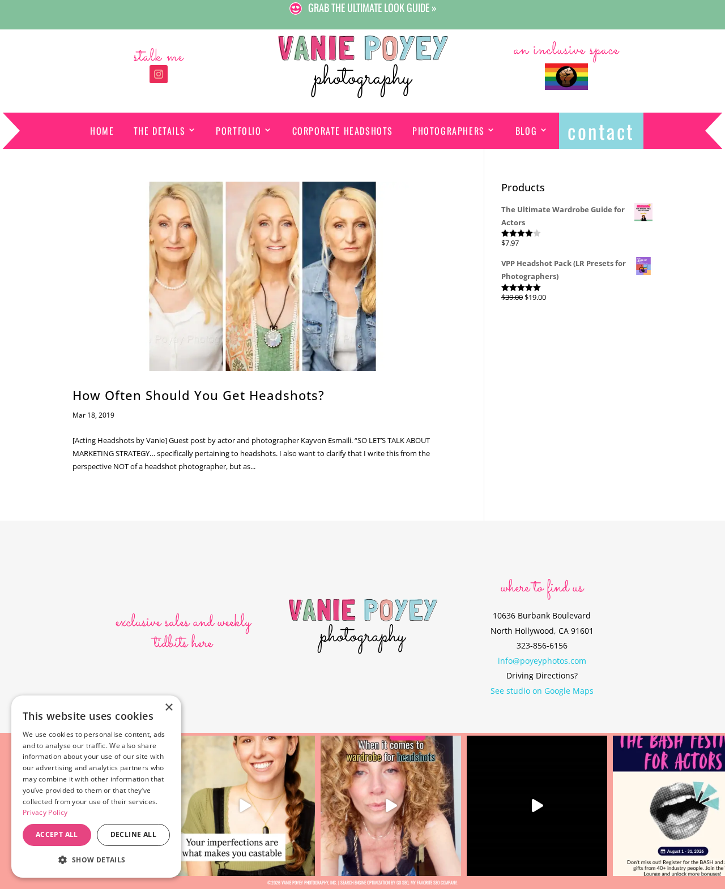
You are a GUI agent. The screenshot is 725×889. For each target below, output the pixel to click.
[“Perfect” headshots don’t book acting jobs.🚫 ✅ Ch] (244, 806)
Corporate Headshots (342, 131)
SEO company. (445, 882)
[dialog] (96, 786)
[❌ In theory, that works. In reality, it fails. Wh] (391, 806)
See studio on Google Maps (542, 690)
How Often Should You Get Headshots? (198, 395)
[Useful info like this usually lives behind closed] (537, 806)
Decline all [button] (133, 834)
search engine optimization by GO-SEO (374, 882)
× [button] (168, 707)
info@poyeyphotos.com (542, 660)
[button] (96, 859)
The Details (160, 131)
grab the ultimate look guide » (372, 7)
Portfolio (238, 131)
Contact (601, 130)
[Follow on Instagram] (159, 74)
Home (102, 131)
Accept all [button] (57, 834)
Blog (526, 131)
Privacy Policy (45, 812)
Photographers (448, 131)
